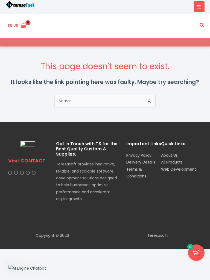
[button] (202, 26)
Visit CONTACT (26, 160)
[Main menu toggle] (199, 6)
